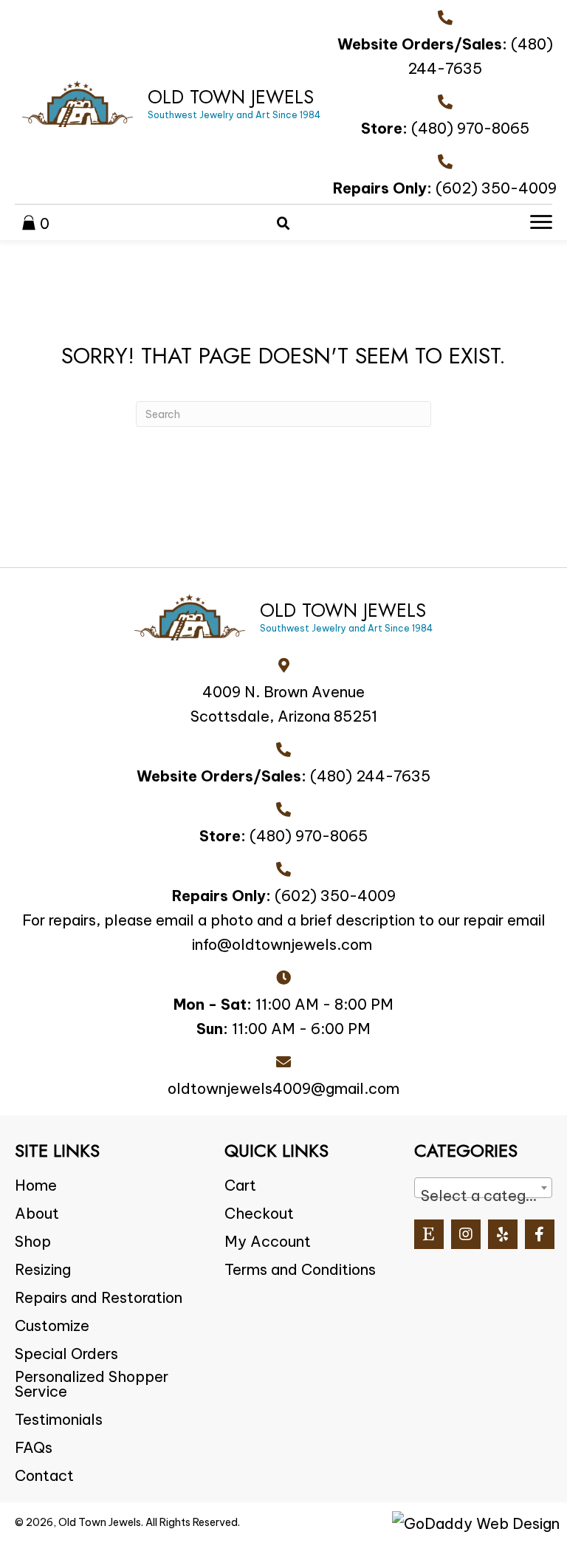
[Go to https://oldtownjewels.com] (171, 103)
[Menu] (541, 222)
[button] (429, 1234)
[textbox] (483, 1196)
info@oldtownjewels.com (282, 944)
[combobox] (483, 1187)
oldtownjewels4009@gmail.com (283, 1088)
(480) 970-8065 (470, 128)
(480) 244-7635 (370, 776)
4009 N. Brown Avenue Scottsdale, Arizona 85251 (283, 703)
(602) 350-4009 (496, 188)
